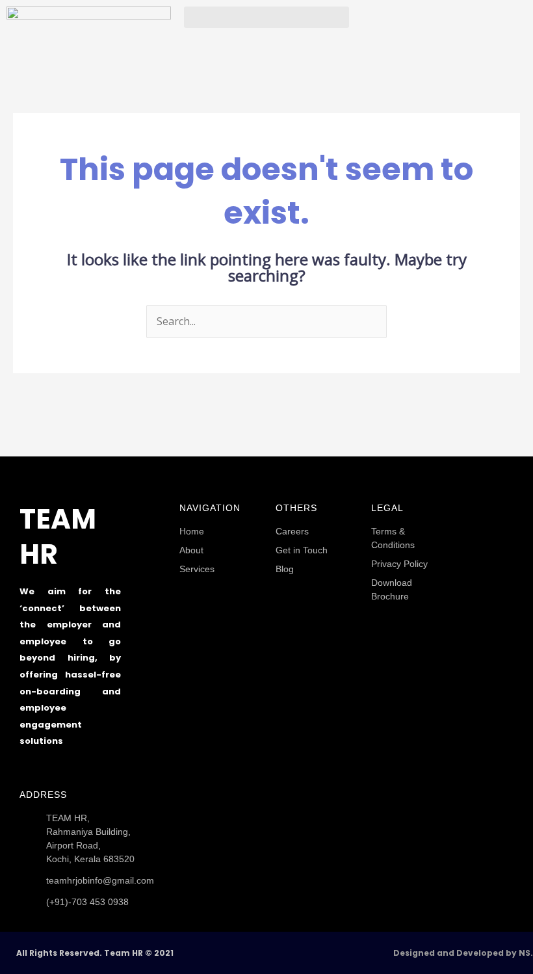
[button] (266, 17)
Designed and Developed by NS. (463, 952)
